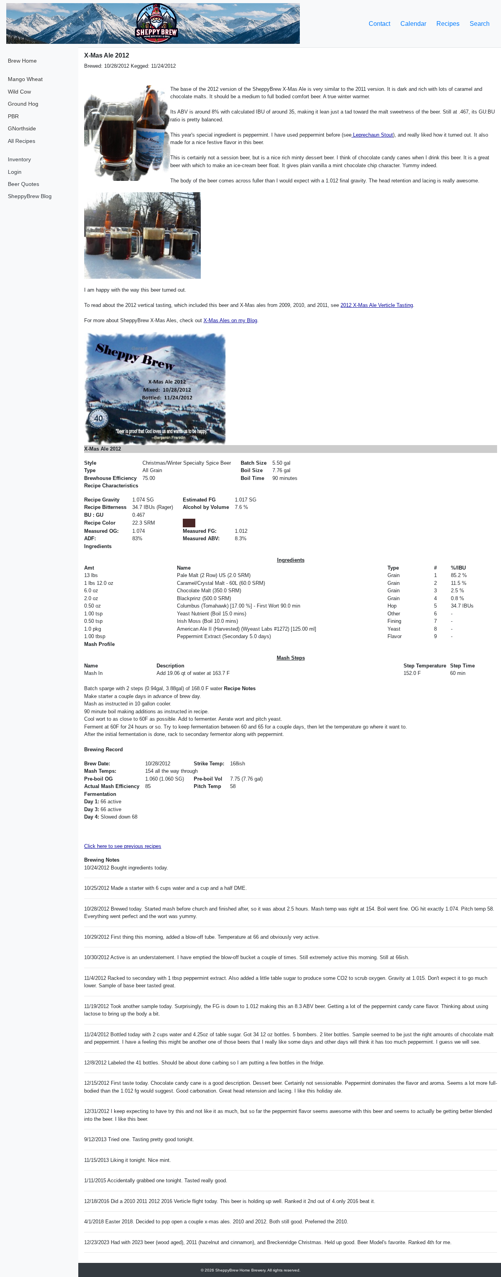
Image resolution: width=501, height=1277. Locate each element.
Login (15, 172)
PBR (13, 116)
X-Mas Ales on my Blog (230, 320)
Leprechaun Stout (372, 135)
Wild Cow (19, 91)
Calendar (413, 23)
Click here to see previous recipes (122, 846)
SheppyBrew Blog (30, 196)
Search (480, 23)
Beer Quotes (23, 184)
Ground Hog (23, 104)
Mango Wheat (25, 79)
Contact (379, 23)
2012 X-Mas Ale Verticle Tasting (377, 305)
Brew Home (22, 61)
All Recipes (21, 141)
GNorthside (22, 128)
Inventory (19, 159)
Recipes (448, 23)
